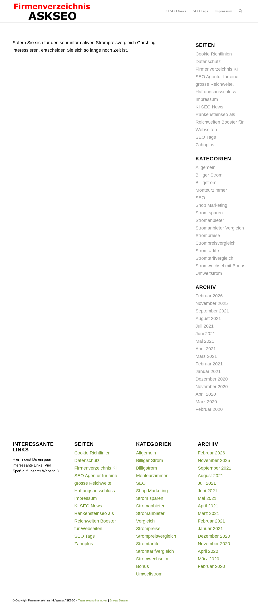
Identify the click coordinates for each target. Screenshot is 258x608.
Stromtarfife (207, 250)
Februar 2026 (209, 295)
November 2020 (212, 386)
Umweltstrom (209, 273)
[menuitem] (175, 11)
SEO (200, 197)
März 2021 (206, 356)
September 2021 (212, 310)
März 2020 (206, 401)
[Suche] (240, 11)
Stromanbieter (210, 220)
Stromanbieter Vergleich (220, 227)
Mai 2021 (205, 341)
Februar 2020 (209, 409)
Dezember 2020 (212, 379)
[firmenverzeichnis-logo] (52, 11)
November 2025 (212, 303)
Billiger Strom (209, 175)
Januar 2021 (208, 371)
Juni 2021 (205, 333)
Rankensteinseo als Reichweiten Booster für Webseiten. (220, 122)
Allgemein (205, 167)
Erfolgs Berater (119, 600)
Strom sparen (209, 212)
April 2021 (206, 348)
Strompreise (208, 235)
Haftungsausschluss (216, 91)
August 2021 (208, 318)
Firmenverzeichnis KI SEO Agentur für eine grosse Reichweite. (217, 77)
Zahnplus (205, 144)
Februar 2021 (209, 363)
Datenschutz (208, 61)
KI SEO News (209, 106)
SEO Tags (206, 137)
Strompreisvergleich (216, 243)
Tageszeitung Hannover (92, 600)
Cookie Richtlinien (214, 53)
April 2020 (206, 394)
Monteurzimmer (211, 190)
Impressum (207, 99)
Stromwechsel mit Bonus (220, 265)
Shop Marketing (211, 205)
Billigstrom (206, 182)
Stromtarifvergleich (214, 258)
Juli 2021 (205, 326)
